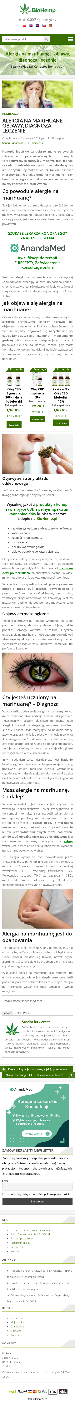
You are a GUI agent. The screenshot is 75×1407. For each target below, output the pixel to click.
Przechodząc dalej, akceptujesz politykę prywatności (37, 1194)
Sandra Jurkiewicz (12, 142)
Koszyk (14, 1335)
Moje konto (17, 1322)
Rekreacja (55, 66)
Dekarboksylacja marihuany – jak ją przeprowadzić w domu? (40, 1069)
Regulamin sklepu (20, 1242)
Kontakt (15, 1251)
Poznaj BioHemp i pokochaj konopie (30, 1230)
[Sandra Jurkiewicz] (12, 1029)
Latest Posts (22, 1013)
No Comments (34, 142)
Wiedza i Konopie (33, 66)
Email (5, 1180)
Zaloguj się (49, 20)
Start (14, 66)
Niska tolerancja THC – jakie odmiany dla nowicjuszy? (39, 1075)
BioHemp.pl (47, 518)
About (7, 1013)
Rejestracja (16, 1318)
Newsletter (16, 1246)
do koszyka (37, 419)
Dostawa (15, 1330)
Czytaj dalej (14, 425)
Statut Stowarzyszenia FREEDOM (30, 1234)
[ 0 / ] (30, 20)
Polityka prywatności (22, 1238)
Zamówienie (17, 1326)
